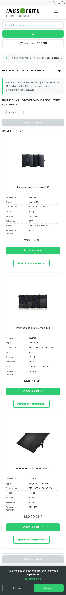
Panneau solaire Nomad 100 (33, 327)
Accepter (49, 588)
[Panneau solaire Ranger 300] (33, 441)
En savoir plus (33, 578)
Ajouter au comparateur (31, 263)
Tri (4, 112)
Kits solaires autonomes (22, 58)
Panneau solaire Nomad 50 (33, 187)
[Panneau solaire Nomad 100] (33, 301)
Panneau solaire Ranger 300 (33, 468)
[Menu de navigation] (56, 12)
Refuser (17, 588)
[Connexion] (49, 2)
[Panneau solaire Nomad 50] (33, 160)
